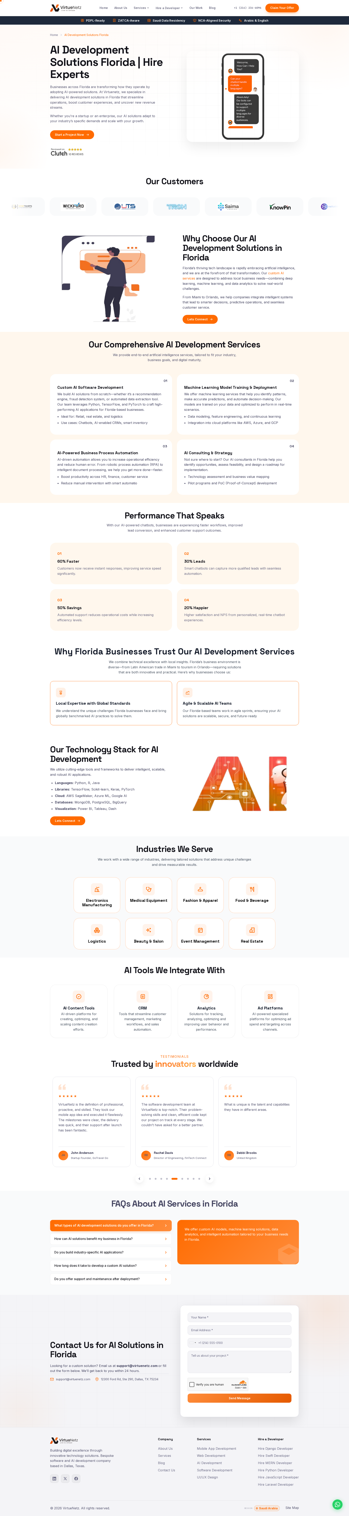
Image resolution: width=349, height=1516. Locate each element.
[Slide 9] (199, 1178)
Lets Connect (197, 319)
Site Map (292, 1508)
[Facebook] (76, 1478)
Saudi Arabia (268, 1508)
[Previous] (139, 1179)
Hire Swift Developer (274, 1456)
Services (140, 7)
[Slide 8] (193, 1178)
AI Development (209, 1463)
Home (104, 7)
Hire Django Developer (275, 1449)
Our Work (196, 7)
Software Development (214, 1470)
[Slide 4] (166, 1178)
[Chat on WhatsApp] (337, 1504)
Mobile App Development (216, 1449)
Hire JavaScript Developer (278, 1477)
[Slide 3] (161, 1178)
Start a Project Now (69, 135)
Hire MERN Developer (275, 1463)
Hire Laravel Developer (276, 1484)
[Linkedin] (54, 1478)
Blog (212, 7)
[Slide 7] (187, 1178)
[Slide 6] (180, 1178)
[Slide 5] (172, 1178)
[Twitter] (65, 1478)
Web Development (211, 1456)
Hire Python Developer (275, 1470)
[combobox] (192, 1342)
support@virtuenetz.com (73, 1379)
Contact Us (166, 1470)
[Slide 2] (155, 1178)
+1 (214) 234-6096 (247, 7)
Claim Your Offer (282, 7)
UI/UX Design (207, 1477)
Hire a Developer (168, 8)
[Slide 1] (149, 1178)
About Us (120, 7)
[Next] (210, 1179)
